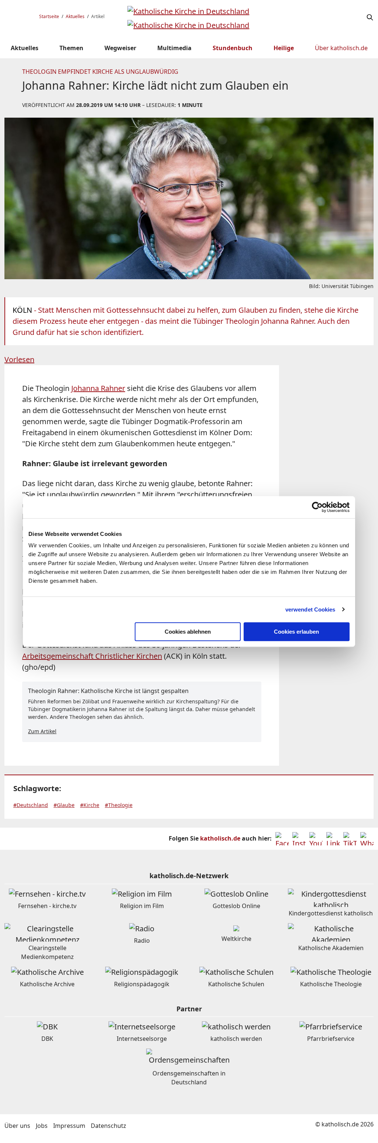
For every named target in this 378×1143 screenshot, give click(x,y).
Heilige (284, 48)
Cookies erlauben (296, 631)
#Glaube (64, 804)
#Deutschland (30, 804)
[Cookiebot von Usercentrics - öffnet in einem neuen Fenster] (317, 507)
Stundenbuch (232, 48)
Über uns (17, 1126)
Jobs (42, 1126)
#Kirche (89, 804)
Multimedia (174, 48)
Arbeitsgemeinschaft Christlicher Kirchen (92, 656)
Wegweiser (120, 48)
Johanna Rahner (98, 388)
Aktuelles (75, 16)
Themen (71, 48)
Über (341, 48)
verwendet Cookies (310, 609)
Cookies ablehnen (188, 631)
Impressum (69, 1126)
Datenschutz (108, 1126)
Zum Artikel (42, 731)
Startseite (49, 16)
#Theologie (119, 804)
